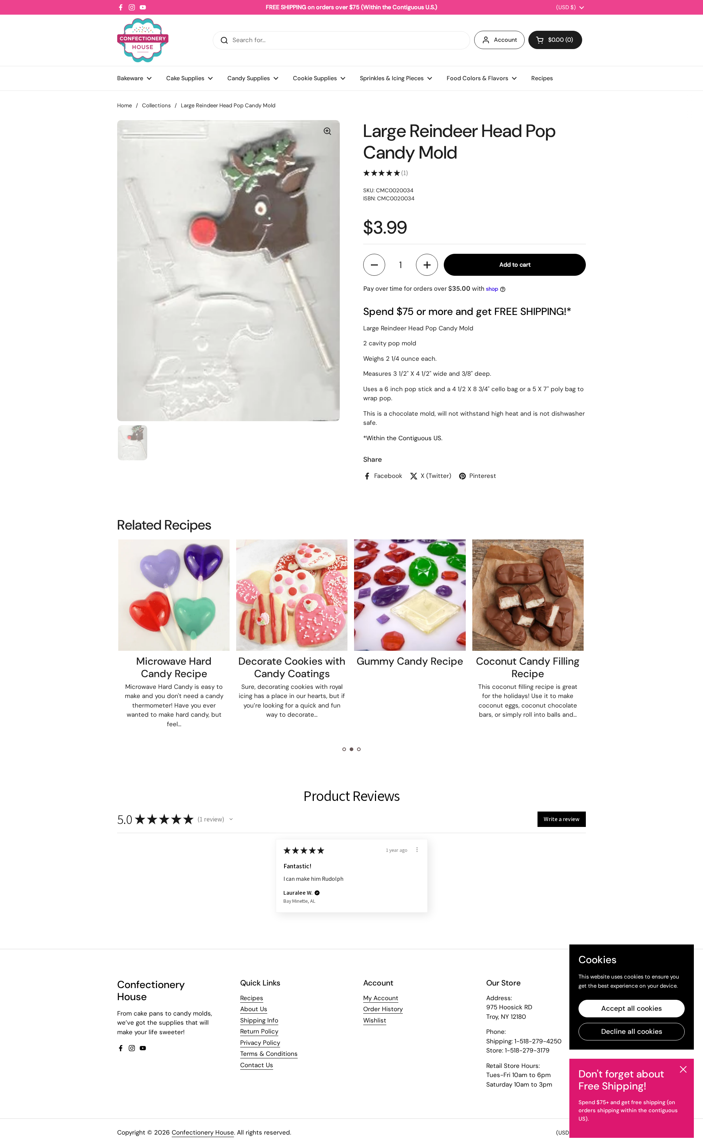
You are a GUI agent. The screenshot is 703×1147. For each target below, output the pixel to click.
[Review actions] (417, 850)
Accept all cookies (631, 1008)
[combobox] (341, 40)
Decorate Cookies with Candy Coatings (291, 667)
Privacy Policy (260, 1043)
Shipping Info (259, 1020)
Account (505, 40)
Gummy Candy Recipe (410, 661)
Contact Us (256, 1065)
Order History (383, 1009)
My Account (380, 998)
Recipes (251, 998)
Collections (156, 105)
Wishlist (374, 1020)
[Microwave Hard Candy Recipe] (174, 595)
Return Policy (259, 1031)
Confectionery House (203, 1132)
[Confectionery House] (142, 40)
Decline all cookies (631, 1031)
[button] (555, 40)
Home (124, 105)
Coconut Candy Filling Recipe (528, 667)
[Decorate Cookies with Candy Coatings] (291, 595)
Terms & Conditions (269, 1054)
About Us (253, 1009)
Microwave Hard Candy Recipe (174, 667)
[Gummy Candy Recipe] (409, 595)
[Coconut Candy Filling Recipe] (528, 595)
